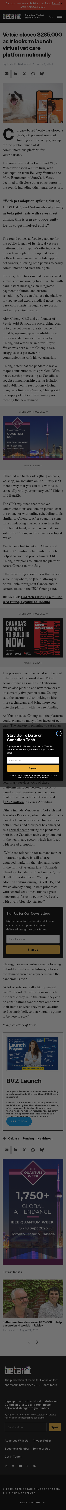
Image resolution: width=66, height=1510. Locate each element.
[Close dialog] (58, 733)
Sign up (33, 768)
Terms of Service (41, 775)
